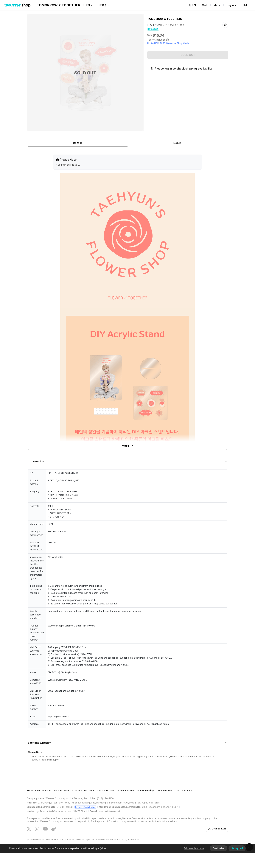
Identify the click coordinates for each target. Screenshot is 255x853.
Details (78, 142)
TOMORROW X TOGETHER (164, 18)
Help (245, 5)
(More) (103, 848)
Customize (218, 848)
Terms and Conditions (39, 790)
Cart (204, 5)
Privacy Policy (145, 790)
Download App (219, 829)
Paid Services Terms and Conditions (74, 790)
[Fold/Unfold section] (127, 461)
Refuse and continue (194, 848)
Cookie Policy (164, 790)
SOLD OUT (188, 55)
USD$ (102, 5)
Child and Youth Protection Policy (115, 790)
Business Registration (85, 807)
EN (88, 5)
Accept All (237, 848)
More (125, 445)
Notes (177, 142)
